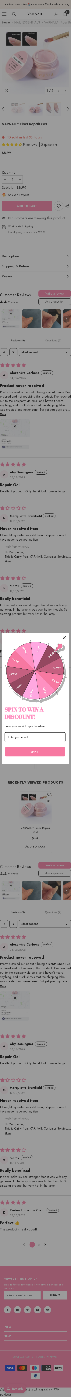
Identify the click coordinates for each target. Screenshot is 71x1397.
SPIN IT (35, 751)
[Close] (64, 637)
